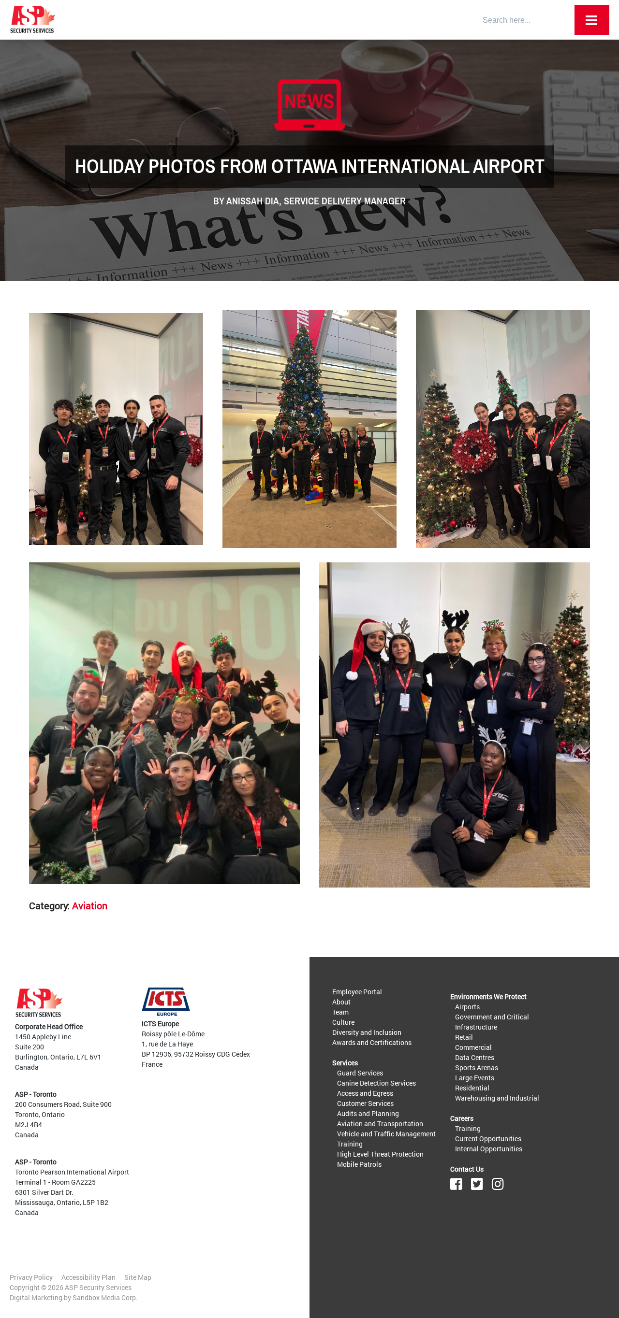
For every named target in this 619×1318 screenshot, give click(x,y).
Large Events (474, 1077)
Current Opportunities (488, 1138)
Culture (343, 1022)
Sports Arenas (476, 1067)
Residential (472, 1087)
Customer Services (365, 1103)
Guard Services (360, 1072)
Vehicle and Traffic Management (386, 1133)
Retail (464, 1037)
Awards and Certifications (372, 1042)
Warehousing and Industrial (497, 1098)
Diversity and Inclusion (366, 1032)
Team (340, 1012)
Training (350, 1143)
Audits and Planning (368, 1113)
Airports (467, 1006)
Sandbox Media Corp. (105, 1297)
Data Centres (474, 1057)
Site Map (137, 1277)
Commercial (473, 1047)
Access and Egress (365, 1093)
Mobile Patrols (359, 1164)
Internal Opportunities (488, 1148)
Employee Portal (357, 991)
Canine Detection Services (376, 1083)
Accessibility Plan (88, 1277)
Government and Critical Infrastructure (492, 1021)
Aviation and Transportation (380, 1123)
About (341, 1001)
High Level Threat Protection (380, 1154)
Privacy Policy (31, 1277)
